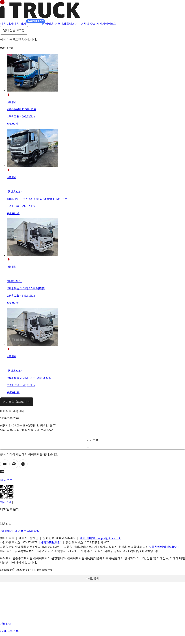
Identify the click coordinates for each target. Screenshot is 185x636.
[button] (92, 442)
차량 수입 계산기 (94, 23)
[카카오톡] (13, 467)
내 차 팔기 (19, 23)
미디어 (79, 23)
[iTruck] (40, 17)
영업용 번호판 (54, 23)
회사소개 (6, 502)
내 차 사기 (6, 23)
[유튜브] (4, 467)
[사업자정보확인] (50, 542)
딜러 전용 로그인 (14, 30)
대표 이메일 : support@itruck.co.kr (100, 538)
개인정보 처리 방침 (27, 530)
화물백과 (69, 23)
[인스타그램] (23, 467)
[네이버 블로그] (92, 472)
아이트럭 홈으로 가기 (16, 401)
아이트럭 (111, 23)
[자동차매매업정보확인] (163, 546)
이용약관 (7, 530)
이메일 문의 (92, 578)
